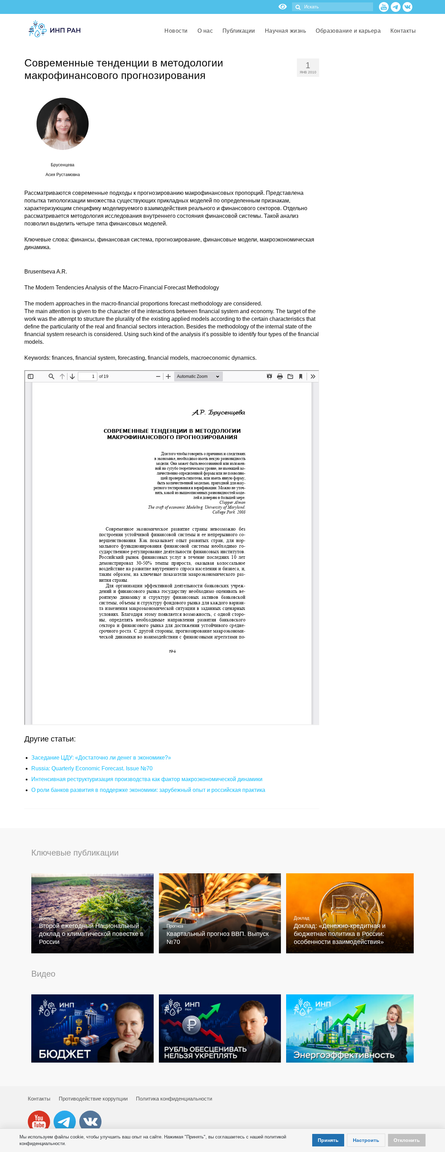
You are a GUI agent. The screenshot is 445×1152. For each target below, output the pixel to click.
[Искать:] (332, 6)
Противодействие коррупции (93, 1099)
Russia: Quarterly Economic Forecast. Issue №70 (92, 768)
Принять (328, 1140)
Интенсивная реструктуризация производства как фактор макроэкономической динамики (146, 779)
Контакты (39, 1099)
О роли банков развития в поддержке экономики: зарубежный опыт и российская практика (148, 790)
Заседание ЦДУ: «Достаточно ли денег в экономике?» (101, 758)
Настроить (366, 1140)
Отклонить (407, 1140)
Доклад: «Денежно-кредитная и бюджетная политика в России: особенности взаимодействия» (340, 933)
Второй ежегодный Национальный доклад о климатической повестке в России (91, 933)
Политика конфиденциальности (174, 1099)
